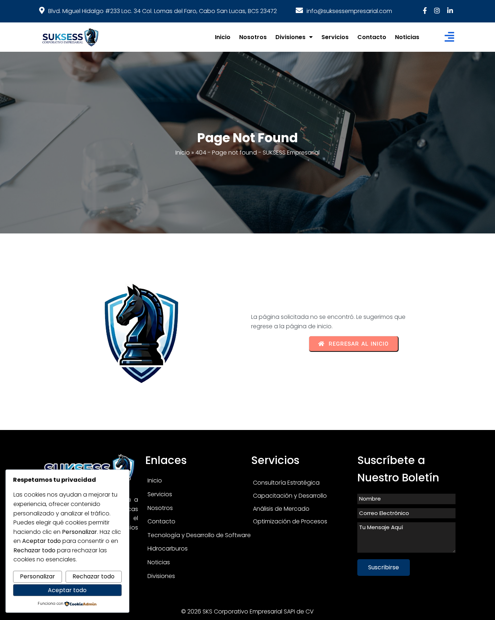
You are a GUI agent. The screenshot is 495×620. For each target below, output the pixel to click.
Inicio (182, 152)
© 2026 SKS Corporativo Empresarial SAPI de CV (247, 611)
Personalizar (37, 576)
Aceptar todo (67, 590)
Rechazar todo (93, 576)
